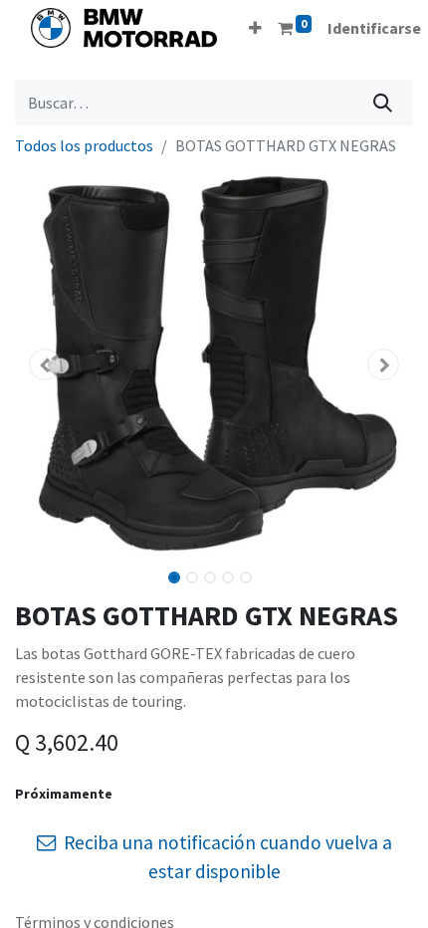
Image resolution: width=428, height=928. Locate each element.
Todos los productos (84, 145)
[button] (255, 28)
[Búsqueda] (382, 102)
